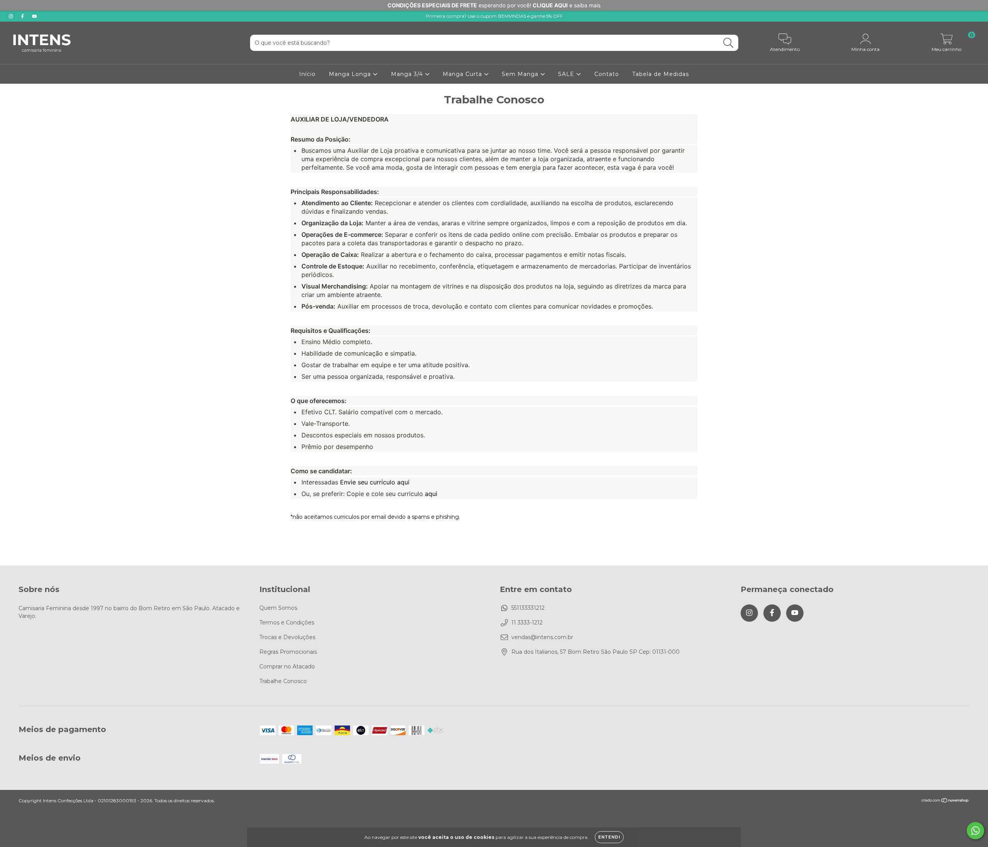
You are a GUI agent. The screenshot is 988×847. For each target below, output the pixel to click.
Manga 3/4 (408, 74)
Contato (606, 74)
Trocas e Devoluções (287, 637)
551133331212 (528, 607)
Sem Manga (521, 74)
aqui (431, 494)
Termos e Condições (286, 622)
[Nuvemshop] (945, 801)
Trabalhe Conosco (283, 681)
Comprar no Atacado (287, 666)
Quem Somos (278, 607)
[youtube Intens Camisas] (34, 16)
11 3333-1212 (527, 622)
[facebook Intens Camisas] (23, 16)
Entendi (609, 837)
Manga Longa (351, 74)
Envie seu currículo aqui (374, 482)
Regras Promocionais (288, 651)
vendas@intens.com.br (542, 637)
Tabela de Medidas (660, 74)
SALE (567, 74)
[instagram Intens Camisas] (11, 16)
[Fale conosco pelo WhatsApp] (975, 830)
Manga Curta (463, 74)
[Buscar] (728, 43)
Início (307, 74)
